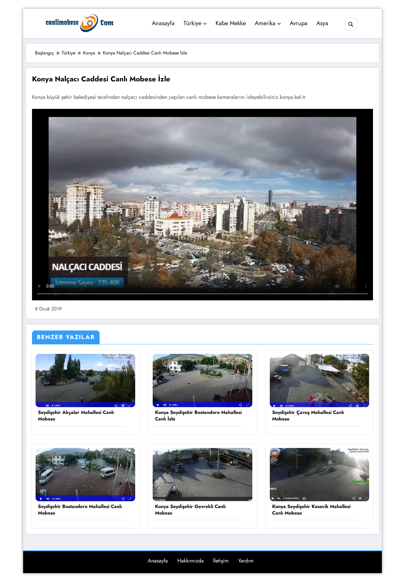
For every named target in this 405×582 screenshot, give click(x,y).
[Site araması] (351, 24)
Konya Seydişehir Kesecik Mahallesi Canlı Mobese (311, 509)
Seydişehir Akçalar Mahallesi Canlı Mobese (76, 415)
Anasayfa (163, 23)
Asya (322, 23)
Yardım (245, 561)
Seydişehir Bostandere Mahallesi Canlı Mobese (80, 509)
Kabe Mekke (231, 23)
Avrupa (298, 23)
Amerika (265, 23)
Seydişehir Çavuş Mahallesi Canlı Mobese (308, 415)
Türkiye (192, 23)
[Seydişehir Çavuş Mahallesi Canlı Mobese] (319, 380)
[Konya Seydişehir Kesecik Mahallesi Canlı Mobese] (319, 473)
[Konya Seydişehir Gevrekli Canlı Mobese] (202, 473)
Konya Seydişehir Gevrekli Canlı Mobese (190, 509)
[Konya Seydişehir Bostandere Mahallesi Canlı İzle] (202, 380)
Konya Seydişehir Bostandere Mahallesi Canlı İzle (198, 415)
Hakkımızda (190, 561)
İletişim (221, 561)
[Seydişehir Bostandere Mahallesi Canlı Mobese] (85, 473)
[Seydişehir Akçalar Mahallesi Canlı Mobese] (85, 380)
